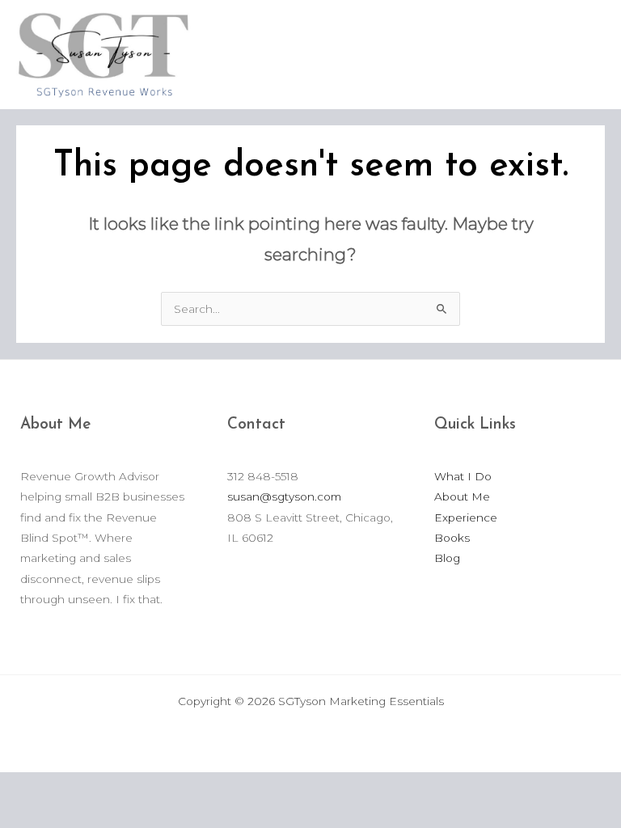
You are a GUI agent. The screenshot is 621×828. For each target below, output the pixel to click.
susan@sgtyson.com (284, 496)
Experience (465, 517)
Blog (447, 557)
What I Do (463, 476)
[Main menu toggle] (588, 54)
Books (452, 537)
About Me (462, 496)
